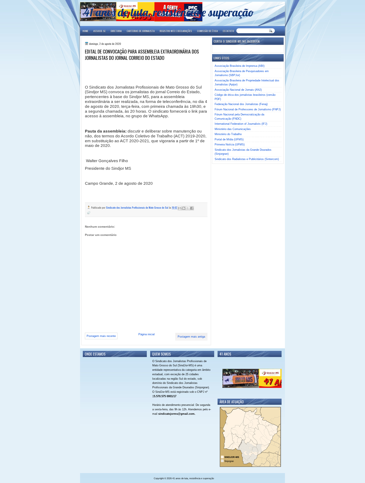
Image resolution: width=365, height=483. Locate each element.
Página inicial (146, 334)
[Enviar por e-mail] (180, 208)
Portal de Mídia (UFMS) (229, 139)
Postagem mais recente (101, 336)
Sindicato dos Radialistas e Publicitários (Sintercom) (247, 159)
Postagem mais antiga (191, 336)
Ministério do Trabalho (228, 134)
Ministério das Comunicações (233, 129)
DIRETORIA (116, 31)
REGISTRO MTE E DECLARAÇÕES (176, 31)
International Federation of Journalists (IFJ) (241, 123)
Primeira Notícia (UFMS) (230, 144)
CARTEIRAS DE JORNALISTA (141, 31)
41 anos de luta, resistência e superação (169, 12)
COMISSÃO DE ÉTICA (207, 31)
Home (85, 31)
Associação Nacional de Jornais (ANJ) (238, 89)
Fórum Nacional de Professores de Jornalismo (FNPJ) (248, 109)
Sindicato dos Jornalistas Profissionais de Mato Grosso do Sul (137, 207)
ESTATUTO (228, 31)
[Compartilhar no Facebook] (192, 208)
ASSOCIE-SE (99, 31)
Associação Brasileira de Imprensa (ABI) (239, 65)
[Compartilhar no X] (188, 208)
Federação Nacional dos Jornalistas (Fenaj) (241, 104)
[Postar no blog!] (184, 208)
